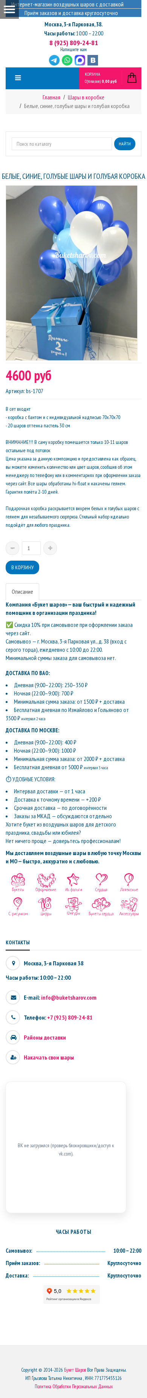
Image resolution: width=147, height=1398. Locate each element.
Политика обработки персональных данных (74, 1386)
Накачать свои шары (49, 1057)
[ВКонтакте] (92, 60)
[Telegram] (54, 60)
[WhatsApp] (67, 60)
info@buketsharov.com (68, 997)
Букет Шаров (75, 1370)
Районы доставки (45, 1037)
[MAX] (80, 60)
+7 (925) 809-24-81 (70, 1017)
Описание (22, 591)
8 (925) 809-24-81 (73, 42)
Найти (125, 143)
